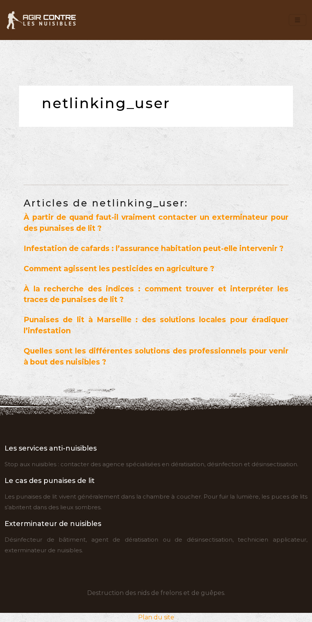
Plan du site (156, 617)
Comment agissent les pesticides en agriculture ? (119, 268)
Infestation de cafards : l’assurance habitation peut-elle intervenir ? (153, 248)
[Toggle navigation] (297, 20)
